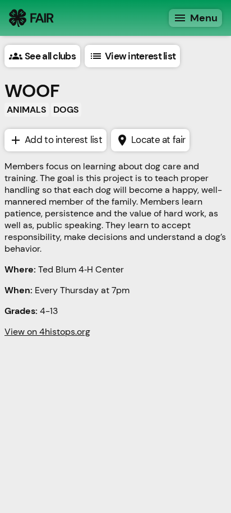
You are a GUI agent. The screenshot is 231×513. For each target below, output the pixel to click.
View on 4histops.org (47, 332)
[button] (42, 56)
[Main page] (31, 18)
